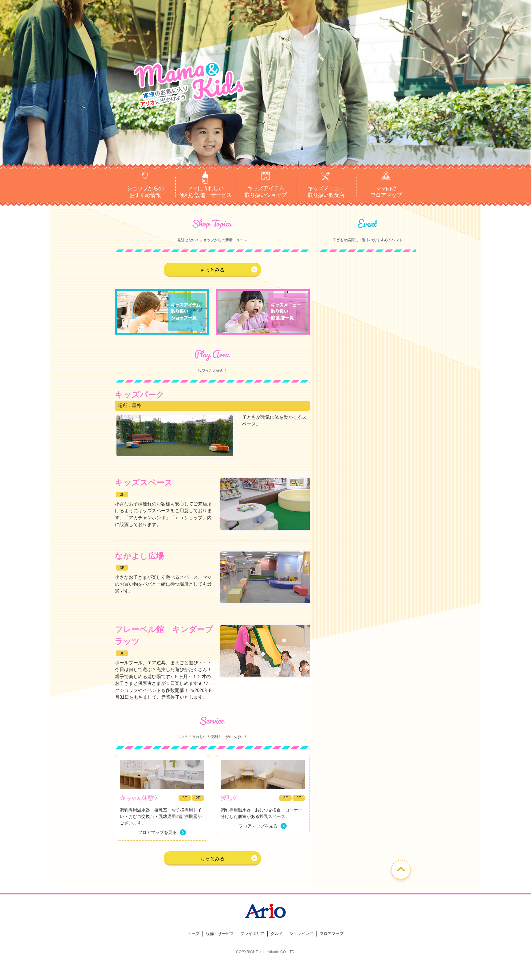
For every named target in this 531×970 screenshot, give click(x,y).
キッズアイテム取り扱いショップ (265, 191)
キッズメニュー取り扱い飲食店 (326, 191)
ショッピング (301, 933)
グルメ (277, 933)
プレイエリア (252, 933)
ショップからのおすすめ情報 (145, 191)
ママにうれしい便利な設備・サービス (205, 191)
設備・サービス (220, 933)
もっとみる (212, 270)
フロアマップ (332, 933)
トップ (193, 933)
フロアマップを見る (157, 832)
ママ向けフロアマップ (386, 191)
